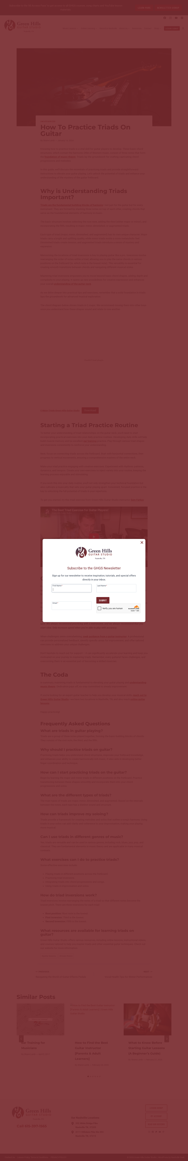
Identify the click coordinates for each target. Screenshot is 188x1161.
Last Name (102, 586)
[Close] (142, 542)
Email (55, 603)
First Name (57, 586)
